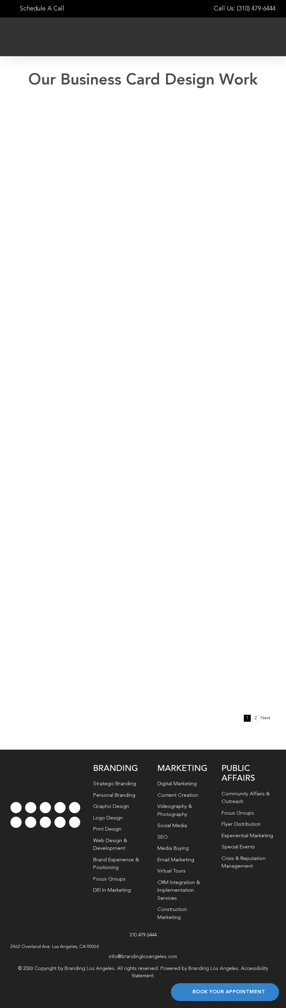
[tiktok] (60, 807)
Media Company (62, 478)
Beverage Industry (203, 200)
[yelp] (45, 822)
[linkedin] (16, 822)
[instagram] (45, 807)
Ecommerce (85, 208)
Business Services (53, 208)
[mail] (60, 822)
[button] (143, 946)
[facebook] (16, 807)
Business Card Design (178, 212)
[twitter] (30, 807)
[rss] (30, 822)
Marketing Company (73, 339)
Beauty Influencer (201, 339)
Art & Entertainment (39, 201)
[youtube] (74, 807)
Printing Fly (50, 190)
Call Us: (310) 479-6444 (245, 9)
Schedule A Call (41, 9)
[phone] (74, 822)
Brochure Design (78, 201)
